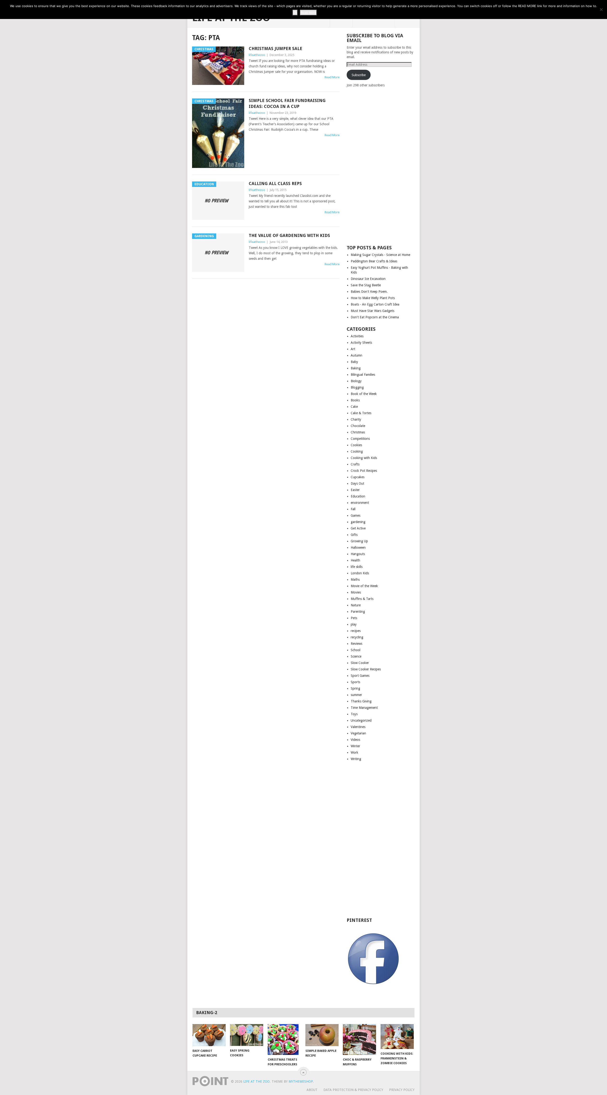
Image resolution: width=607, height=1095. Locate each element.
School (355, 650)
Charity (356, 419)
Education (358, 496)
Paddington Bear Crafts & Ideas (374, 261)
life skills (357, 567)
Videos (355, 740)
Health (355, 560)
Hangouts (358, 554)
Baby (354, 362)
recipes (356, 631)
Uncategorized (361, 720)
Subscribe (359, 75)
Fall (353, 509)
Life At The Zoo (256, 1081)
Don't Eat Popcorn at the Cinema (375, 317)
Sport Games (360, 675)
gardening (358, 522)
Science (356, 656)
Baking (356, 368)
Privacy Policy (401, 1090)
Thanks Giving (361, 701)
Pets (354, 618)
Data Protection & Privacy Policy (353, 1090)
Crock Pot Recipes (364, 471)
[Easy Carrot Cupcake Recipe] (209, 1035)
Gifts (354, 535)
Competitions (360, 439)
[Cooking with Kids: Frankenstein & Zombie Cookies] (397, 1036)
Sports (355, 682)
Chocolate (358, 426)
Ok (295, 12)
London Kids (360, 573)
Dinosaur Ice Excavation (368, 279)
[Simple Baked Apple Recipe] (322, 1035)
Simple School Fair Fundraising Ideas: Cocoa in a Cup (287, 103)
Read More (332, 77)
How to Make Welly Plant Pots (373, 298)
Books (355, 400)
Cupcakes (357, 477)
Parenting (358, 611)
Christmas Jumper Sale (275, 48)
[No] (601, 9)
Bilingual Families (363, 374)
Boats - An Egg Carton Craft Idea (375, 304)
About (312, 1090)
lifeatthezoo (257, 55)
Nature (356, 605)
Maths (355, 579)
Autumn (356, 355)
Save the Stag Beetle (366, 285)
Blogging (357, 387)
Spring (355, 688)
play (354, 624)
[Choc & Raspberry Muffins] (359, 1039)
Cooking (357, 451)
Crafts (355, 464)
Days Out (357, 483)
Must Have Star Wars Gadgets (372, 311)
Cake (354, 406)
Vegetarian (358, 733)
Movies (356, 592)
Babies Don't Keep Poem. (369, 291)
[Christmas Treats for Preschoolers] (284, 1039)
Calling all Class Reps (275, 183)
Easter (355, 490)
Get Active (358, 528)
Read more (308, 12)
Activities (357, 336)
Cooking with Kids (364, 458)
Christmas (358, 432)
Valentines (358, 727)
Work (354, 752)
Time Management (364, 708)
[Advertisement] (382, 166)
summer (356, 695)
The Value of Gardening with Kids (289, 235)
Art (353, 349)
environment (360, 503)
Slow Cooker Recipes (366, 669)
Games (355, 515)
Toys (354, 714)
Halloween (358, 547)
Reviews (356, 643)
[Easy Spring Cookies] (246, 1035)
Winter (355, 746)
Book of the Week (364, 394)
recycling (357, 637)
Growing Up (359, 541)
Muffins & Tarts (362, 599)
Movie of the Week (364, 586)
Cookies (356, 445)
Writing (356, 759)
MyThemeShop (301, 1081)
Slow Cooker (360, 663)
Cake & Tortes (361, 413)
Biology (356, 381)
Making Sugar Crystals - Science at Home (380, 255)
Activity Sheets (361, 342)
